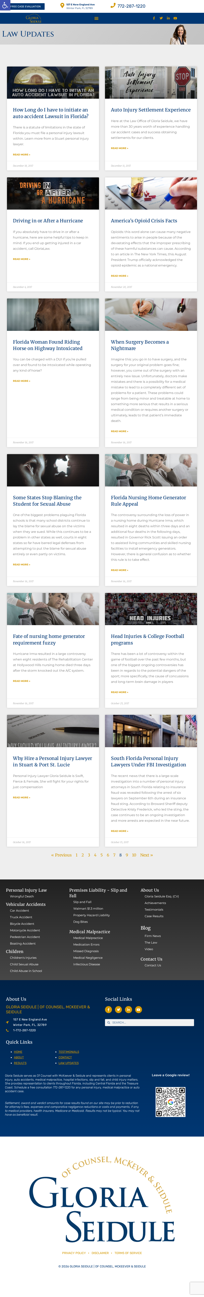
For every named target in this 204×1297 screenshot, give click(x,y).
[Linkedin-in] (168, 18)
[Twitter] (161, 18)
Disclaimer (101, 1253)
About (19, 1057)
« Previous (61, 854)
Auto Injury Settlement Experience (151, 110)
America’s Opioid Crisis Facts (144, 221)
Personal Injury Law (26, 890)
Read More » (21, 154)
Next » (146, 854)
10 (134, 854)
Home (18, 1052)
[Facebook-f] (154, 18)
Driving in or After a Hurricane (48, 221)
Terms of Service (128, 1253)
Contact (65, 1057)
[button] (5, 5)
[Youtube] (175, 18)
